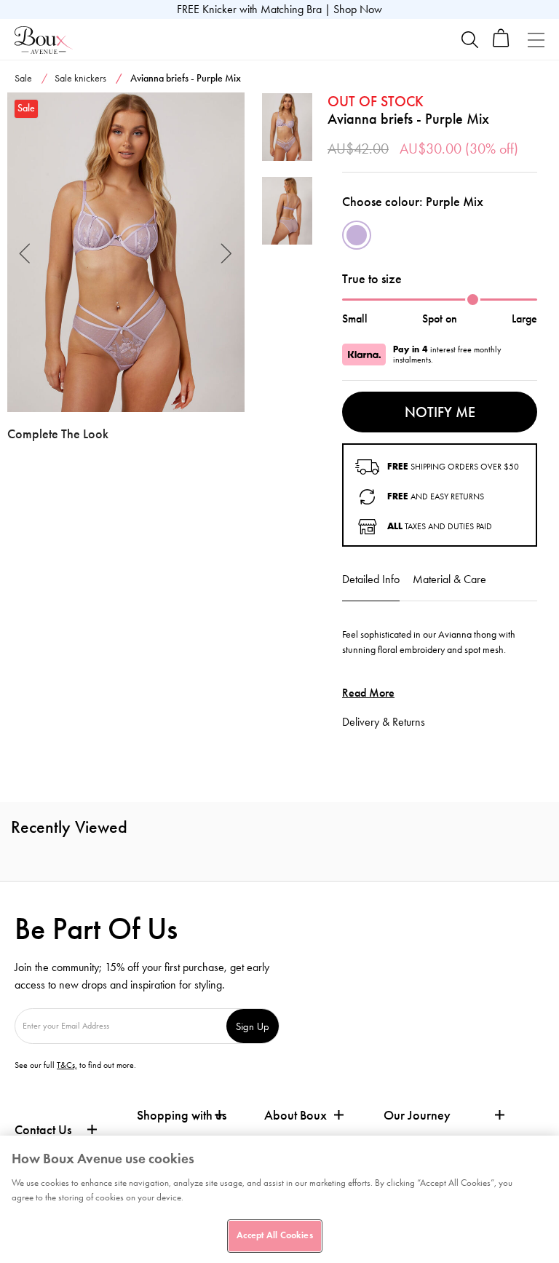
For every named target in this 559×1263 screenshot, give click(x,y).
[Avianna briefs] (126, 252)
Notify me (440, 412)
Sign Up (252, 1026)
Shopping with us (181, 1115)
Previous (25, 252)
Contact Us (43, 1130)
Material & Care (449, 579)
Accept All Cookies (274, 1235)
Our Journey (417, 1115)
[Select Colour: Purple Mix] (356, 235)
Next (227, 252)
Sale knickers (80, 78)
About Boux (295, 1115)
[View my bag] (501, 44)
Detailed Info (371, 579)
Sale (23, 78)
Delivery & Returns (383, 722)
